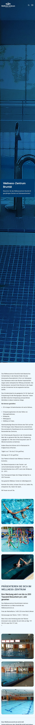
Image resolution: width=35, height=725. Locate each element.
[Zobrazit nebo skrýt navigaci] (32, 5)
